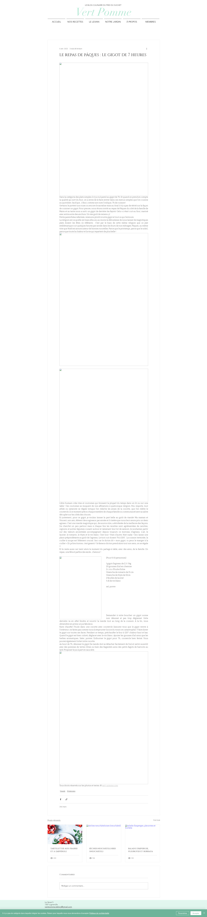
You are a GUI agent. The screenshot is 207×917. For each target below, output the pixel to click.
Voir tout (156, 820)
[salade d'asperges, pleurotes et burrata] (142, 834)
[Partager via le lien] (66, 799)
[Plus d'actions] (146, 48)
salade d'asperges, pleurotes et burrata (140, 850)
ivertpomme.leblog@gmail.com (58, 907)
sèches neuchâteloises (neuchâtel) (102, 850)
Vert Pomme (104, 12)
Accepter (196, 913)
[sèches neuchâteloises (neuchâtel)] (103, 834)
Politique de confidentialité (99, 913)
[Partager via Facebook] (60, 799)
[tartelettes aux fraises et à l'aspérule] (65, 834)
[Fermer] (204, 913)
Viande (62, 791)
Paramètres (182, 913)
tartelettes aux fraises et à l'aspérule (63, 850)
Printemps (71, 791)
